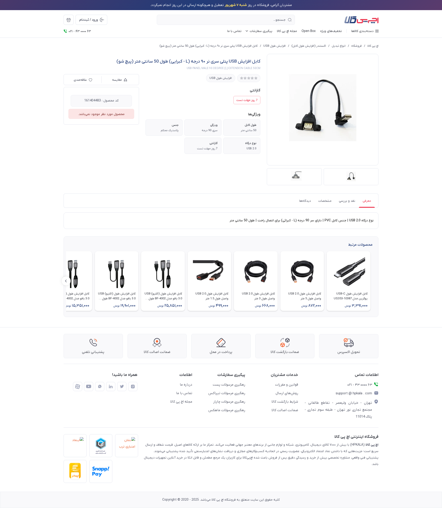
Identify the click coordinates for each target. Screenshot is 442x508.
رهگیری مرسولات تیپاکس (226, 393)
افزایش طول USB (274, 46)
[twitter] (121, 386)
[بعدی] (66, 281)
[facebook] (77, 386)
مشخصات (325, 201)
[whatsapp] (99, 386)
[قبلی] (376, 281)
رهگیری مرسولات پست (229, 384)
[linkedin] (110, 386)
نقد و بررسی (347, 201)
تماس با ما (184, 393)
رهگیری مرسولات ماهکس (226, 410)
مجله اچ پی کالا (181, 401)
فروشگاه (356, 46)
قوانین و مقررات (286, 384)
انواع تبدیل (339, 46)
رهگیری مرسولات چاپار (229, 401)
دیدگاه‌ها (305, 201)
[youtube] (88, 386)
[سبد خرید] (69, 20)
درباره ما (186, 384)
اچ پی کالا (372, 46)
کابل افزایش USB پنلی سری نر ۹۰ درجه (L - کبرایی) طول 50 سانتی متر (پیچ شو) (209, 46)
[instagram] (132, 386)
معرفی (367, 201)
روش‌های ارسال (287, 393)
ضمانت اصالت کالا (285, 410)
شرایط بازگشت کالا (285, 401)
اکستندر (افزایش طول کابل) (308, 46)
